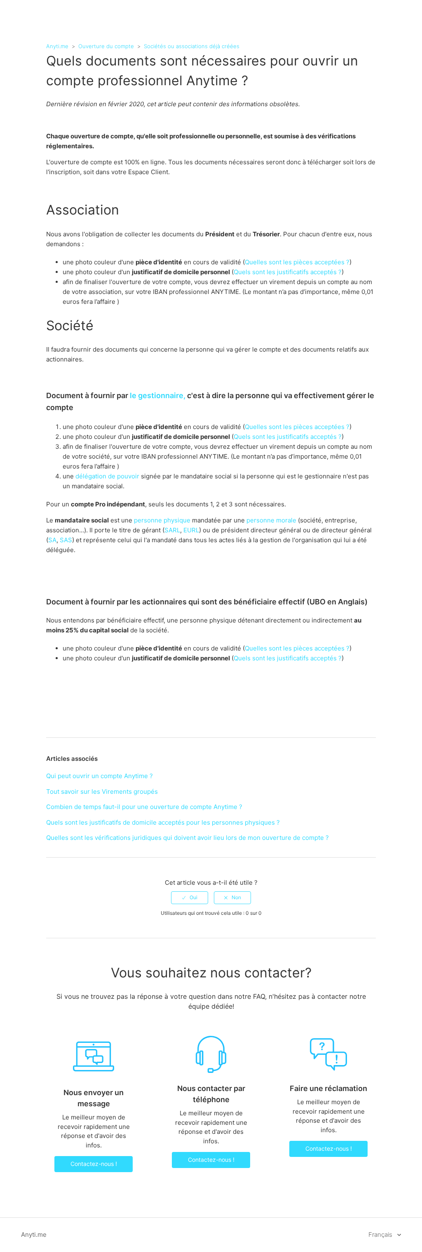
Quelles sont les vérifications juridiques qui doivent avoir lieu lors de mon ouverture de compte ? (187, 838)
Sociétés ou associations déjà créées (191, 46)
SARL (172, 530)
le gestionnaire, (157, 395)
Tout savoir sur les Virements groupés (102, 791)
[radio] (189, 897)
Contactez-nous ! (93, 1163)
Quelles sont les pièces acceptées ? (297, 262)
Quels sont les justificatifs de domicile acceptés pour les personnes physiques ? (163, 822)
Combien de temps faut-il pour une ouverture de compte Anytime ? (144, 807)
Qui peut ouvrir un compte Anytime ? (99, 776)
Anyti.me (57, 46)
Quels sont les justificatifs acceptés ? (288, 272)
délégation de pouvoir (107, 476)
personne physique (162, 520)
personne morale (271, 520)
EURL (191, 530)
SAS (66, 540)
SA (52, 540)
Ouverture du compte (106, 46)
